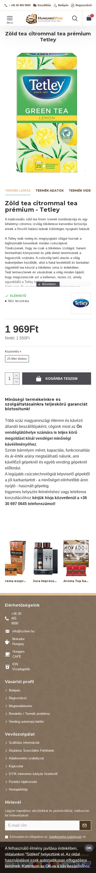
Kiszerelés (12, 351)
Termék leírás (18, 190)
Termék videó (81, 190)
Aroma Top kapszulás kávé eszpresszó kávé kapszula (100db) (63, 581)
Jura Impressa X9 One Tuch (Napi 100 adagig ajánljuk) (32, 581)
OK (89, 848)
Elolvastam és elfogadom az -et (47, 837)
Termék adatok (49, 190)
